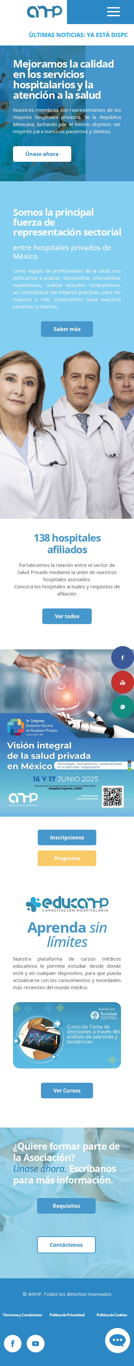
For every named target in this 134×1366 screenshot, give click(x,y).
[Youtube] (35, 1343)
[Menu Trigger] (107, 9)
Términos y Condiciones (22, 1315)
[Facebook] (12, 1343)
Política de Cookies (112, 1315)
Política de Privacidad (67, 1315)
